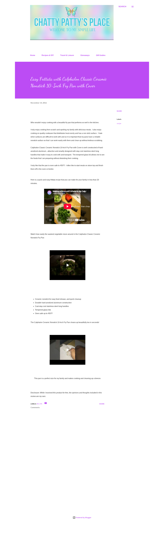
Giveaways (85, 55)
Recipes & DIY (48, 55)
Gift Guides (100, 55)
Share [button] (119, 111)
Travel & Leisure (67, 55)
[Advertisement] (64, 482)
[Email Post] (45, 404)
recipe (119, 123)
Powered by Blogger (83, 517)
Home (32, 55)
